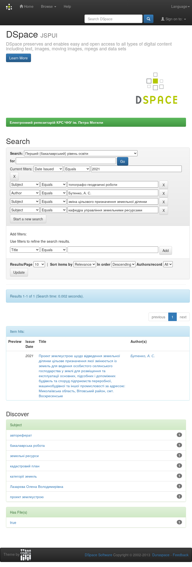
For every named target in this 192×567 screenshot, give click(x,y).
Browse (47, 6)
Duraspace (161, 554)
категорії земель (23, 476)
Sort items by (61, 264)
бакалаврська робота (27, 445)
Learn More (18, 57)
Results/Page (21, 264)
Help (67, 6)
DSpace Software (98, 554)
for (12, 160)
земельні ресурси (24, 455)
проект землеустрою (27, 496)
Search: (16, 153)
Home (28, 6)
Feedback (180, 554)
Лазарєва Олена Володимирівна (36, 486)
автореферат (21, 435)
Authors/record (149, 264)
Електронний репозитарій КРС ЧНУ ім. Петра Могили (56, 122)
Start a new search (28, 218)
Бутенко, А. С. (142, 355)
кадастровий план (25, 465)
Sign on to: (174, 18)
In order (103, 264)
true (13, 522)
